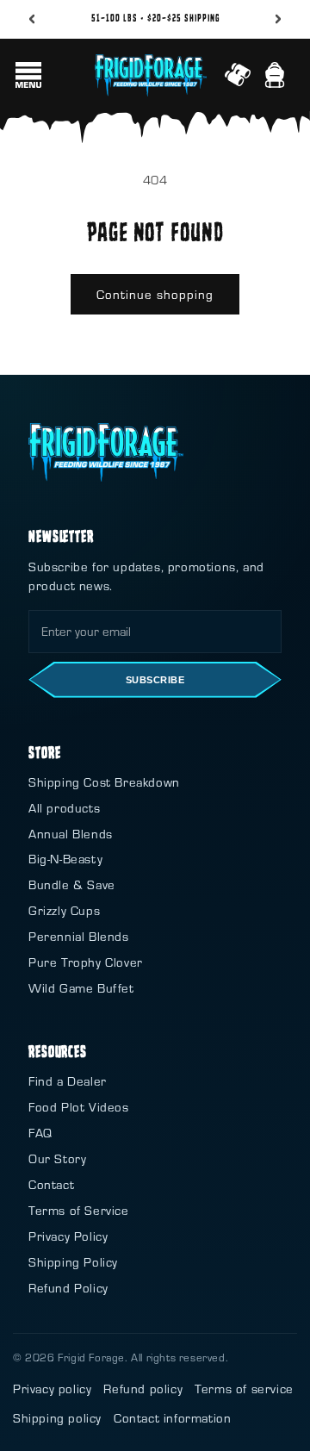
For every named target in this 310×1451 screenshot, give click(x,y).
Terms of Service (78, 1210)
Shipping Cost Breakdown (104, 782)
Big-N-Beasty (65, 858)
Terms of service (244, 1388)
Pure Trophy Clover (85, 962)
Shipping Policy (73, 1262)
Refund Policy (68, 1288)
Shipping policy (57, 1418)
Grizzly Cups (64, 910)
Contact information (172, 1418)
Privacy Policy (68, 1236)
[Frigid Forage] (105, 452)
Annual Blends (70, 833)
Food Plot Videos (78, 1107)
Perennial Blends (78, 936)
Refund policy (143, 1388)
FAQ (40, 1132)
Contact (51, 1184)
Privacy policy (52, 1388)
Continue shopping (155, 294)
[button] (28, 75)
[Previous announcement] (32, 19)
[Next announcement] (278, 19)
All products (64, 808)
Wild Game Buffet (81, 988)
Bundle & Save (71, 884)
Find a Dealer (67, 1081)
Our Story (57, 1158)
